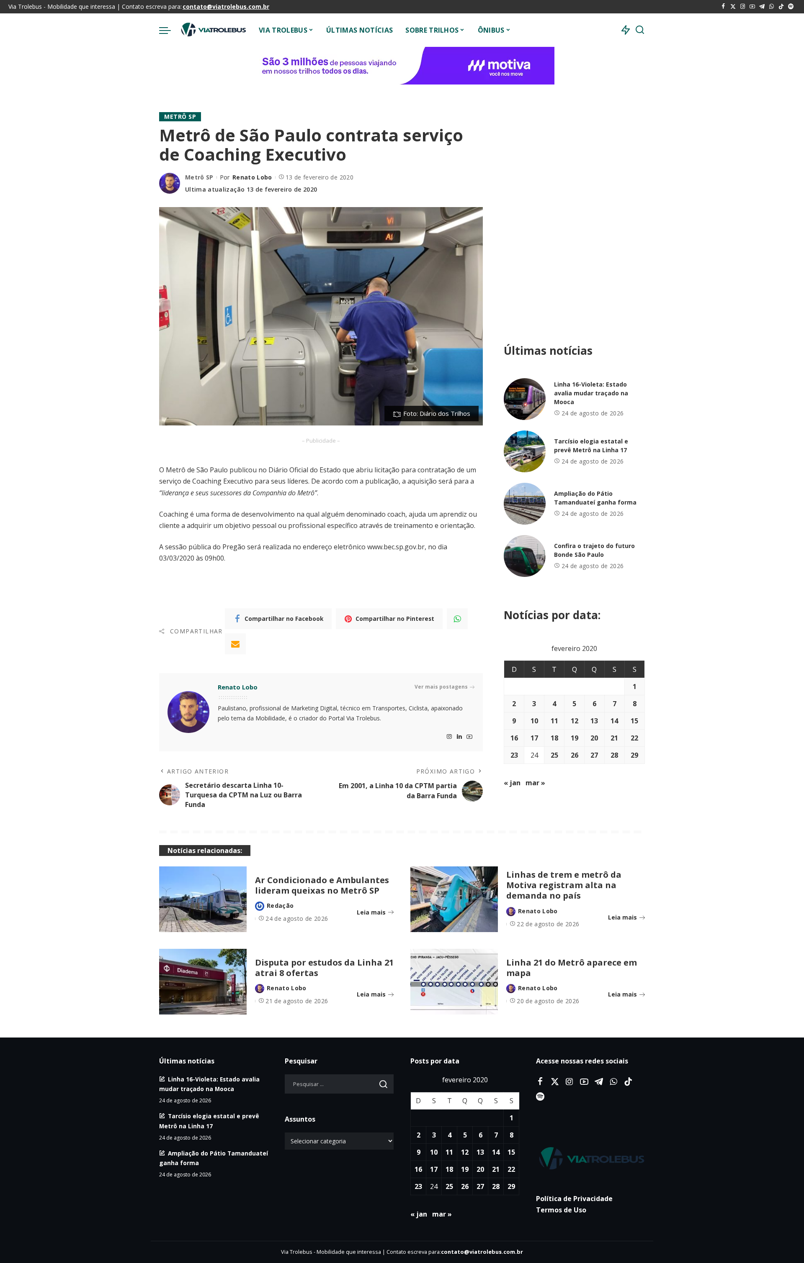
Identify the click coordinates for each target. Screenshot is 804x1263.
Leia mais (371, 912)
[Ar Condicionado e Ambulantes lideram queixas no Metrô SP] (203, 899)
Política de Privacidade (574, 1198)
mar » (535, 782)
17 (534, 738)
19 (574, 738)
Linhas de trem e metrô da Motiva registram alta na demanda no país (563, 885)
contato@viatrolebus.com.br (226, 6)
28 (614, 755)
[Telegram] (762, 6)
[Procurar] (640, 30)
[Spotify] (791, 6)
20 (594, 738)
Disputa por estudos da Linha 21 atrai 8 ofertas (324, 968)
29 (634, 755)
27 (594, 755)
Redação (280, 905)
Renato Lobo (252, 177)
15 (634, 720)
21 (614, 738)
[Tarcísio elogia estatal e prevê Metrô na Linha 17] (525, 451)
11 (554, 720)
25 (554, 755)
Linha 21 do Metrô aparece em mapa (571, 968)
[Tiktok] (781, 6)
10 (534, 720)
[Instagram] (742, 6)
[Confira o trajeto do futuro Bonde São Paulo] (525, 556)
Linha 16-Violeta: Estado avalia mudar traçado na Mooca (591, 393)
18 (554, 738)
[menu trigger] (169, 30)
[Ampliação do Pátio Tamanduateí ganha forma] (525, 504)
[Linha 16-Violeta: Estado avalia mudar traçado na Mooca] (525, 399)
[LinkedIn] (459, 737)
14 (614, 720)
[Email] (235, 643)
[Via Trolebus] (212, 30)
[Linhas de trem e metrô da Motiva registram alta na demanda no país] (454, 899)
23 (514, 755)
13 (594, 720)
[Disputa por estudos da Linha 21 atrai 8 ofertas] (203, 981)
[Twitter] (733, 6)
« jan (512, 782)
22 (634, 738)
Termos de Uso (561, 1209)
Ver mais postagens (441, 686)
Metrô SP (180, 116)
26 (574, 755)
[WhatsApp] (771, 6)
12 (574, 720)
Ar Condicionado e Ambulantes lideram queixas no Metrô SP (322, 885)
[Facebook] (723, 6)
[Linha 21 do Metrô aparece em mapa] (454, 981)
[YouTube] (752, 6)
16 (514, 738)
